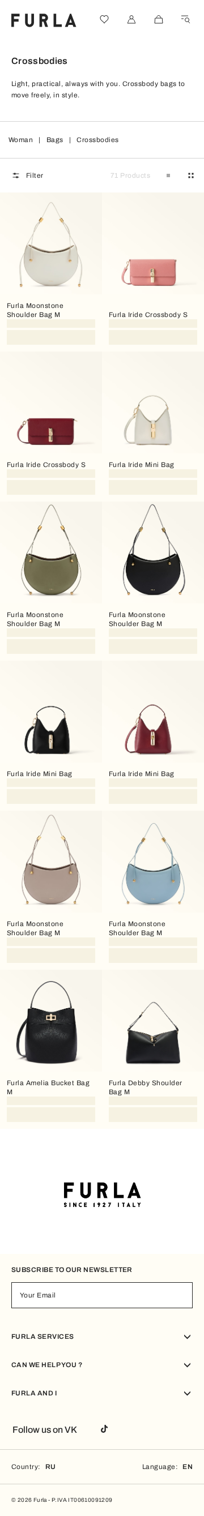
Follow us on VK (44, 1429)
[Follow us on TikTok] (104, 1429)
